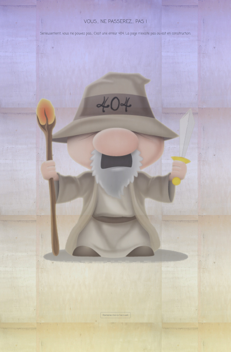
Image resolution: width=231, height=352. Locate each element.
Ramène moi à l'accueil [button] (115, 315)
